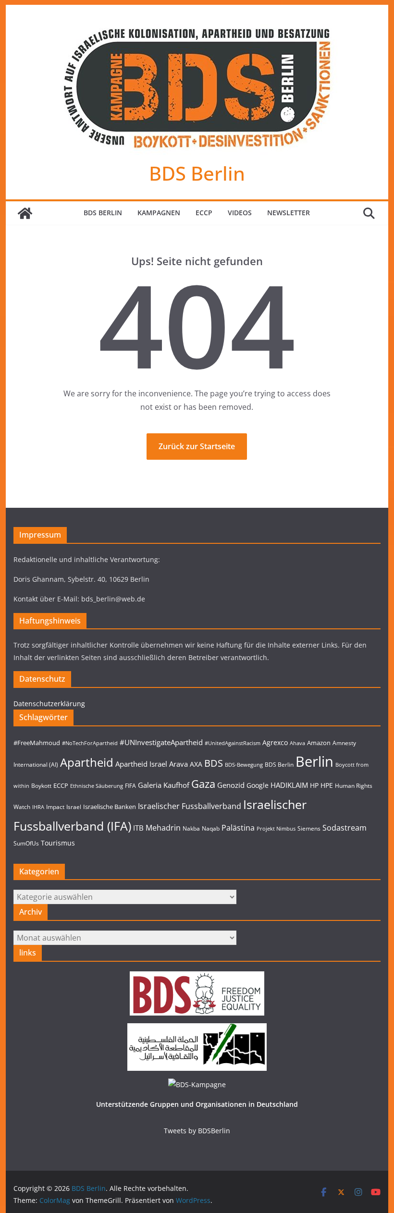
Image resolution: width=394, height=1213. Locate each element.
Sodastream (344, 827)
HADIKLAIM (289, 785)
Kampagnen (158, 212)
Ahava (297, 743)
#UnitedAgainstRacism (232, 743)
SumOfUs (26, 843)
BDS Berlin (197, 173)
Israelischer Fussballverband (189, 806)
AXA (196, 764)
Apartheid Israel (141, 764)
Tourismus (58, 842)
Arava (178, 764)
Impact (55, 807)
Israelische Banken (109, 806)
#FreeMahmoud (36, 742)
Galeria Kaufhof (163, 785)
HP (314, 785)
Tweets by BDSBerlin (197, 1130)
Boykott (41, 786)
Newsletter (288, 212)
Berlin (314, 761)
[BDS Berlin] (25, 213)
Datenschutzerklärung (49, 703)
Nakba (191, 828)
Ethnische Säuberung (96, 786)
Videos (240, 212)
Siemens (308, 828)
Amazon (319, 742)
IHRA (38, 807)
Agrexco (275, 742)
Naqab (211, 828)
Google (257, 785)
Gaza (203, 783)
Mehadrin (163, 827)
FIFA (130, 786)
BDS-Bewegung (244, 764)
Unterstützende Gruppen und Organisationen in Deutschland (197, 1104)
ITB (138, 828)
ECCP (204, 212)
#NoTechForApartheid (90, 743)
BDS (213, 763)
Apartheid (86, 762)
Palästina (238, 827)
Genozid (231, 785)
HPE (326, 785)
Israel (73, 807)
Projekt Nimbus (276, 828)
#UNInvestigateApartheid (161, 742)
